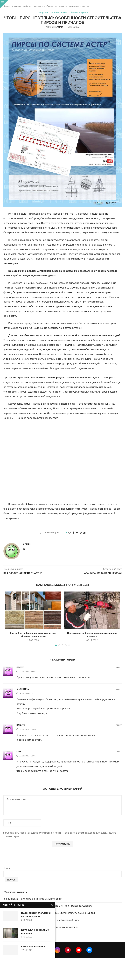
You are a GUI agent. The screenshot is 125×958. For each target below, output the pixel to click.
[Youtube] (79, 950)
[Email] (89, 950)
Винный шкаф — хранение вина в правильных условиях (32, 899)
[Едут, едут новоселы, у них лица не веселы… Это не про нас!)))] (10, 933)
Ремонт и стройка (79, 13)
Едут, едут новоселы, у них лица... (35, 931)
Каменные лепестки (33, 946)
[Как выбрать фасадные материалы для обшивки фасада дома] (33, 610)
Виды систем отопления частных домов (36, 914)
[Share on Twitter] (77, 532)
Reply (119, 668)
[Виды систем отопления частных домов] (10, 916)
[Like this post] (69, 532)
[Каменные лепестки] (10, 950)
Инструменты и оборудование (52, 13)
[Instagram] (57, 950)
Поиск (6, 868)
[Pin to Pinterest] (81, 532)
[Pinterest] (68, 950)
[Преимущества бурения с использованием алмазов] (92, 610)
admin (59, 27)
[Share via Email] (84, 532)
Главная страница (11, 6)
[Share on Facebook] (73, 532)
